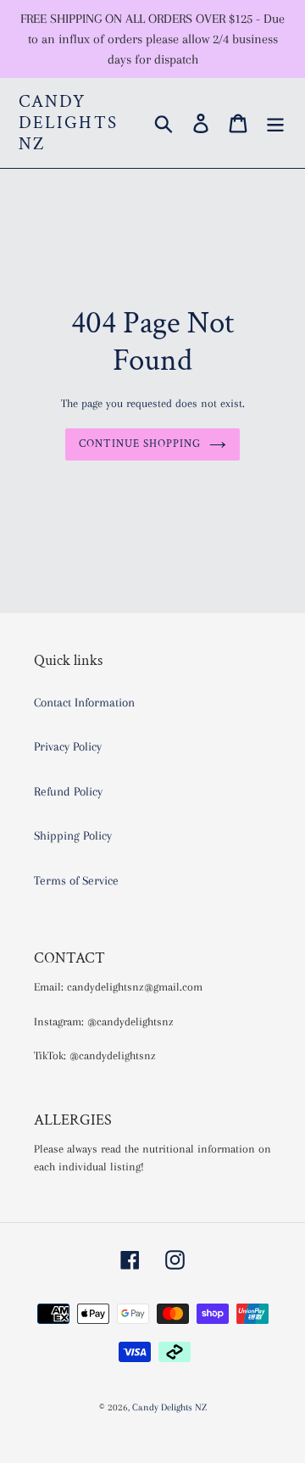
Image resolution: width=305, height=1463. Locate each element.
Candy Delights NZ (68, 123)
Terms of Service (76, 880)
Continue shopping (140, 444)
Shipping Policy (73, 835)
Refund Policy (68, 791)
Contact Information (84, 702)
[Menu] (275, 123)
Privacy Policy (68, 746)
